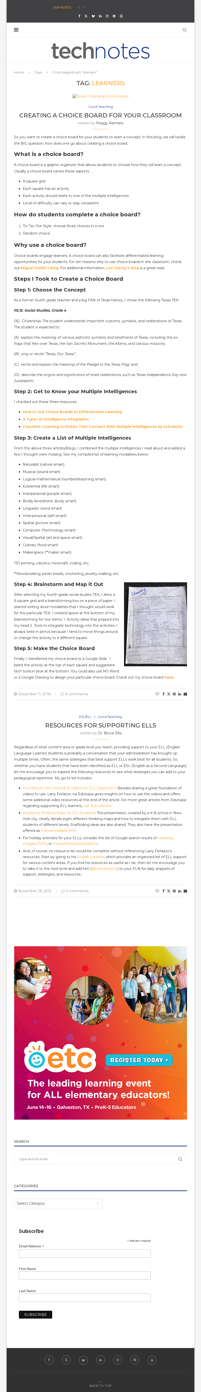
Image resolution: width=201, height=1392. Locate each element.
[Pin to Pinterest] (174, 694)
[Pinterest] (114, 16)
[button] (79, 8)
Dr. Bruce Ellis (110, 733)
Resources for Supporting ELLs (100, 725)
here (168, 677)
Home (19, 72)
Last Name (27, 1291)
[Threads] (121, 16)
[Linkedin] (100, 16)
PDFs (42, 843)
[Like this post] (157, 694)
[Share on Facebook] (163, 694)
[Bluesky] (93, 16)
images (29, 843)
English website (90, 857)
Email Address (31, 1246)
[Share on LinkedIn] (179, 694)
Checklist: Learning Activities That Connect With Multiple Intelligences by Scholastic (103, 426)
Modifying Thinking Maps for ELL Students (59, 813)
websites (165, 838)
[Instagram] (107, 16)
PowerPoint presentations (75, 843)
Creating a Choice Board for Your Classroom (100, 115)
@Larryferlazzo (104, 868)
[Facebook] (79, 16)
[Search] (184, 30)
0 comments (77, 891)
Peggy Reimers (109, 123)
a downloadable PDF (58, 830)
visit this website (97, 806)
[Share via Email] (185, 694)
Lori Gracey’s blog (122, 268)
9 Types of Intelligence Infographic (56, 419)
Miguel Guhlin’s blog (40, 268)
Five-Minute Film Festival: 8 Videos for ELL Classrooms (69, 788)
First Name (27, 1269)
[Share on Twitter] (168, 694)
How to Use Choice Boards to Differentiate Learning (72, 412)
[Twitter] (86, 16)
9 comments (76, 694)
